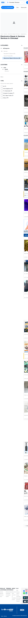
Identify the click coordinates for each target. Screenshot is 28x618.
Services (5, 34)
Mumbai (1, 593)
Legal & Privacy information (18, 595)
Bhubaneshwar (9, 591)
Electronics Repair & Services (14, 34)
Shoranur (7, 71)
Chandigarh (8, 595)
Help (17, 590)
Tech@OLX (14, 598)
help (2, 616)
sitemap (5, 616)
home (2, 34)
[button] (22, 2)
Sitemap (18, 592)
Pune (1, 596)
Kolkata (1, 591)
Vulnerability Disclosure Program (18, 600)
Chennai (1, 595)
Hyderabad (8, 593)
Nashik (7, 596)
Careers (13, 599)
